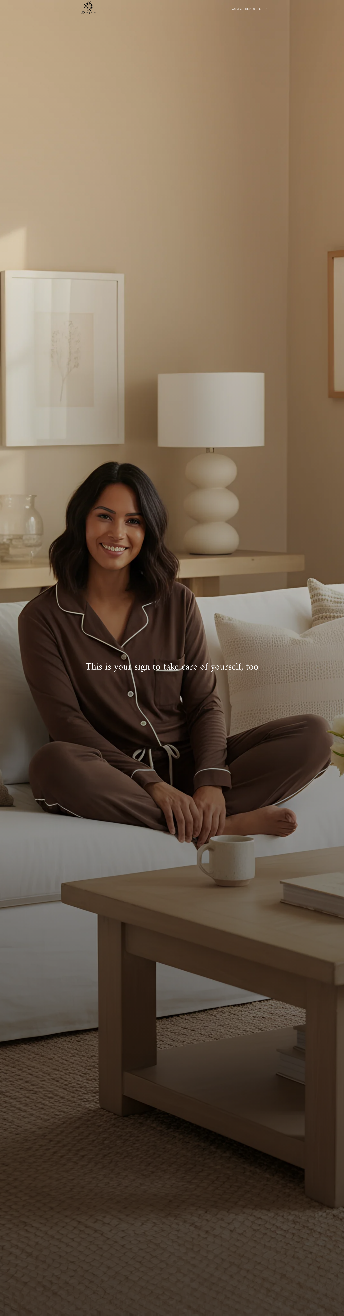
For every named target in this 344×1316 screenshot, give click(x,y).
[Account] (260, 9)
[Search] (254, 9)
